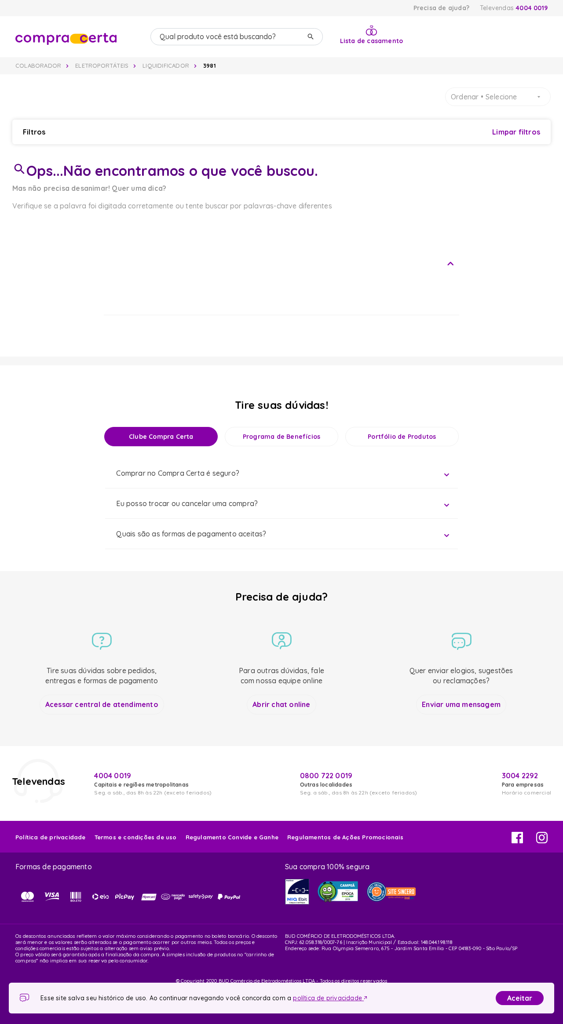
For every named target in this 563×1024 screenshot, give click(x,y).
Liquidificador (166, 65)
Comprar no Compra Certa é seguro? (177, 473)
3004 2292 (520, 775)
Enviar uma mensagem (461, 704)
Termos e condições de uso (136, 837)
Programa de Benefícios (281, 437)
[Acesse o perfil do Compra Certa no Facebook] (517, 840)
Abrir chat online (281, 704)
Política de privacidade (50, 837)
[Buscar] (310, 36)
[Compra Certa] (79, 37)
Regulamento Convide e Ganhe (232, 837)
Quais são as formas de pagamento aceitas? (191, 533)
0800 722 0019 (326, 775)
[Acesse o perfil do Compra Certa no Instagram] (542, 840)
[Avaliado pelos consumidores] (297, 891)
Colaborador (38, 65)
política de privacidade (328, 998)
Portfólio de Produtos (402, 437)
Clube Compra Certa (161, 437)
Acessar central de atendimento (101, 704)
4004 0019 (531, 8)
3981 (209, 65)
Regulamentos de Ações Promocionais (345, 837)
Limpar (516, 132)
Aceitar (519, 998)
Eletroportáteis (101, 65)
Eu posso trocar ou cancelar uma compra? (187, 503)
